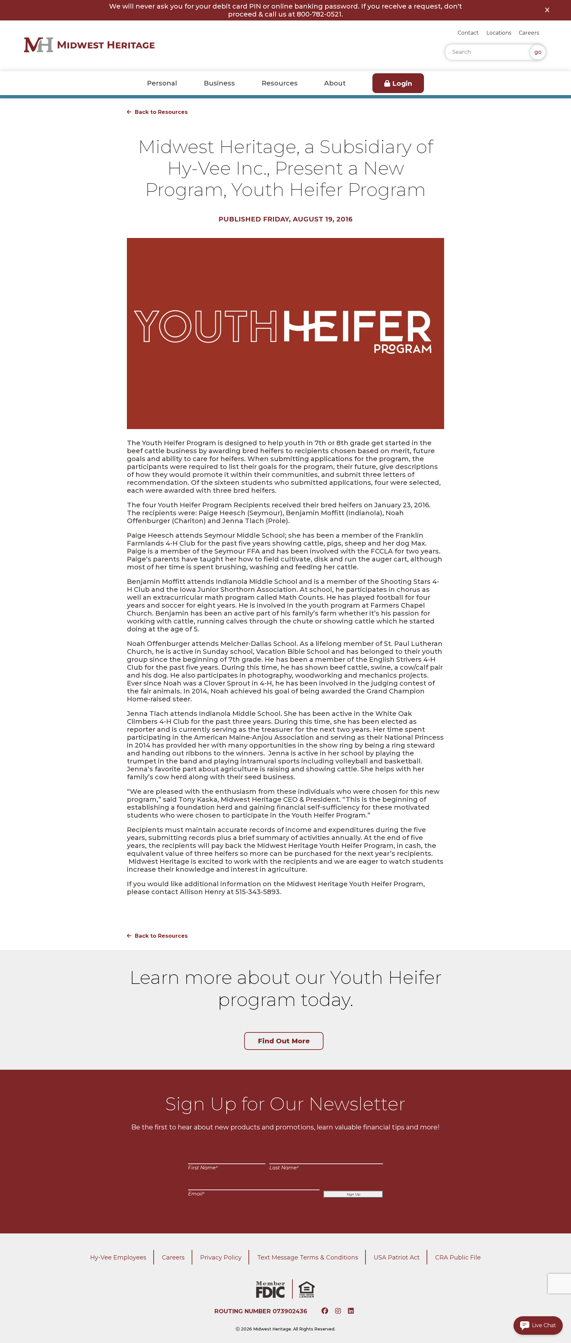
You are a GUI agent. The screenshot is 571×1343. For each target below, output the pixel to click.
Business (219, 83)
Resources (280, 83)
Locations (498, 33)
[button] (538, 1325)
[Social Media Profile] (325, 1311)
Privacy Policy (221, 1257)
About (335, 83)
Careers (529, 33)
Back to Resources (161, 112)
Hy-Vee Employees (118, 1257)
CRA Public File (458, 1257)
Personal (162, 83)
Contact (468, 33)
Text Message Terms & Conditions (307, 1257)
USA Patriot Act (397, 1257)
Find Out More (284, 1041)
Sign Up (353, 1194)
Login (402, 83)
